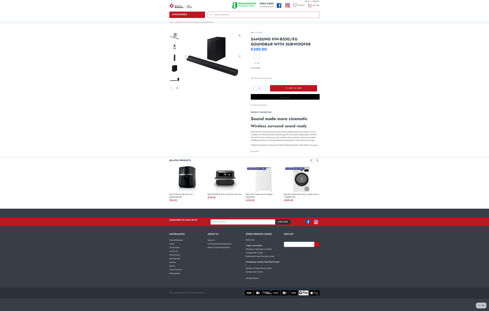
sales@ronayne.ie (252, 278)
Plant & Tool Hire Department (219, 247)
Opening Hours (175, 258)
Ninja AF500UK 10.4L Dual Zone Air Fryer (225, 194)
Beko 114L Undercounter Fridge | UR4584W (259, 196)
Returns (172, 266)
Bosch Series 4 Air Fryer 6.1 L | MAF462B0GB (181, 196)
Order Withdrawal (176, 240)
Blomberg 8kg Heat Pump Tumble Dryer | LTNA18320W (301, 196)
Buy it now (285, 97)
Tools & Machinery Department (220, 243)
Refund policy (174, 273)
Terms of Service (175, 269)
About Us (211, 240)
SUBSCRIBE (283, 222)
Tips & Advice (174, 247)
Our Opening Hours (267, 6)
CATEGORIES (179, 14)
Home (171, 22)
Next (239, 56)
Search (171, 243)
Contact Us (173, 251)
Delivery (172, 262)
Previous (185, 56)
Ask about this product (263, 78)
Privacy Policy (174, 255)
